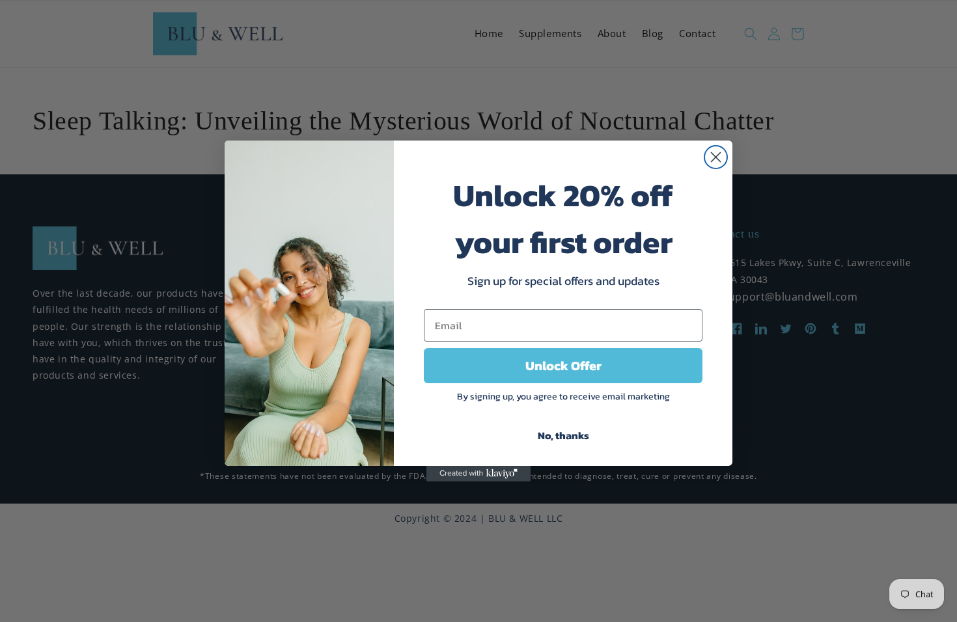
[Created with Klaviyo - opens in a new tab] (478, 473)
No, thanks (563, 435)
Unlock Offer (563, 365)
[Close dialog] (715, 157)
